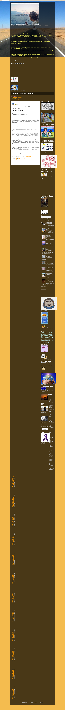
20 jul (13, 488)
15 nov (13, 620)
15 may (13, 599)
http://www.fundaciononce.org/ (51, 443)
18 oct (13, 514)
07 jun (13, 595)
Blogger (42, 702)
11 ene (13, 680)
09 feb (13, 673)
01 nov (13, 693)
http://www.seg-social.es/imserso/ (51, 446)
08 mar (13, 503)
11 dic (13, 572)
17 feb (13, 504)
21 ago (13, 518)
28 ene (13, 676)
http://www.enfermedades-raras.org (51, 431)
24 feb (13, 563)
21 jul (13, 487)
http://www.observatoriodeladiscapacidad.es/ (51, 403)
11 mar (13, 667)
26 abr (13, 555)
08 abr (13, 501)
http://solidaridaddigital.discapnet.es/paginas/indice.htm (51, 469)
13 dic (13, 616)
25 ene (13, 677)
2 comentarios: (23, 158)
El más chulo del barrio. (49, 222)
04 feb (13, 674)
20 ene (13, 678)
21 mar (13, 603)
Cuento (16, 159)
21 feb (13, 671)
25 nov (13, 688)
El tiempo (42, 179)
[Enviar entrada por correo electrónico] (26, 158)
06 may (13, 554)
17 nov (13, 576)
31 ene (13, 675)
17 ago (13, 519)
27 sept (13, 581)
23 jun (13, 641)
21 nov (13, 575)
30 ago (13, 476)
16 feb (13, 564)
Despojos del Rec (31, 93)
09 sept (13, 517)
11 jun (13, 521)
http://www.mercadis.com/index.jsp (51, 460)
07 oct (13, 630)
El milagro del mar (48, 241)
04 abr (13, 558)
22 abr (13, 601)
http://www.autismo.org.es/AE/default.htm (51, 410)
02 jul (13, 543)
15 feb (13, 672)
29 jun (13, 544)
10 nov (13, 691)
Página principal (15, 93)
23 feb (13, 670)
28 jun (13, 640)
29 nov (13, 485)
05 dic (13, 573)
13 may (13, 654)
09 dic (13, 533)
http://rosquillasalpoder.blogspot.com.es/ (16, 99)
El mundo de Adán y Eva (17, 110)
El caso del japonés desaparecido (48, 280)
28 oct (13, 695)
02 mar (13, 482)
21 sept (13, 496)
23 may (13, 477)
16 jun (13, 594)
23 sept (13, 516)
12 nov (13, 690)
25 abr (13, 500)
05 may (13, 657)
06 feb (13, 527)
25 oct (13, 697)
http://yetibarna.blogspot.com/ (29, 156)
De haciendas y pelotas (49, 273)
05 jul (13, 638)
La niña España (48, 235)
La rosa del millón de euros (49, 267)
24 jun (13, 545)
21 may (13, 651)
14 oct (13, 536)
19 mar (13, 526)
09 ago (13, 497)
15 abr (13, 556)
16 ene (13, 679)
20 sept (13, 538)
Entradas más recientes (16, 161)
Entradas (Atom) (18, 163)
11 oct (13, 495)
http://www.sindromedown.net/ (51, 433)
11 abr (13, 524)
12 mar (13, 561)
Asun (47, 326)
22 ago (13, 636)
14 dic (13, 508)
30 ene (13, 611)
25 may (13, 596)
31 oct (13, 694)
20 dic (13, 484)
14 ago (13, 637)
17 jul (13, 542)
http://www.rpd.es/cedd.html (51, 400)
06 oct (13, 537)
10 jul (13, 479)
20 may (13, 597)
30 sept (13, 632)
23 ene (13, 506)
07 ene (13, 507)
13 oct (13, 515)
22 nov (13, 689)
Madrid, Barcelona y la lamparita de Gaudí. (49, 229)
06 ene (13, 613)
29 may (13, 649)
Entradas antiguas (35, 161)
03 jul (13, 592)
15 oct (13, 486)
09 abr (13, 602)
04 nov (13, 535)
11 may (13, 655)
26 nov (13, 574)
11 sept (13, 539)
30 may (13, 522)
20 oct (13, 579)
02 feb (13, 505)
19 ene (13, 612)
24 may (13, 499)
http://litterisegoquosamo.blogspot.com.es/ (16, 97)
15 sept (13, 583)
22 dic (13, 614)
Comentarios (44, 429)
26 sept (13, 633)
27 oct (13, 578)
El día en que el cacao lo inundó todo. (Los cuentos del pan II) (49, 249)
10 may (13, 523)
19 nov (13, 619)
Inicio (26, 161)
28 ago (13, 635)
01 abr (13, 525)
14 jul (13, 591)
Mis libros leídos (23, 93)
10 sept (13, 584)
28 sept (13, 478)
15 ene (13, 483)
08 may (13, 553)
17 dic (13, 615)
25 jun (13, 593)
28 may (13, 498)
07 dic (13, 617)
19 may (13, 652)
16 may (13, 598)
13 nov (13, 621)
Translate (48, 218)
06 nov (13, 577)
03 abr (13, 481)
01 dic (13, 534)
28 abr (13, 658)
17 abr (13, 660)
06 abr (13, 502)
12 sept (13, 634)
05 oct (13, 580)
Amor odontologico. (48, 261)
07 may (13, 480)
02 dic (13, 618)
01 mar (13, 669)
